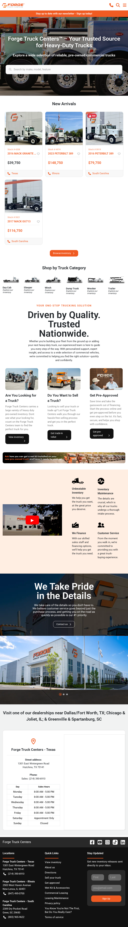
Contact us (62, 624)
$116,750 (15, 231)
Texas (11, 173)
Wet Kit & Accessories (57, 887)
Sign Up (106, 898)
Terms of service (54, 917)
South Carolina (97, 173)
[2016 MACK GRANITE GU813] (23, 128)
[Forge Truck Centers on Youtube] (98, 842)
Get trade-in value (57, 435)
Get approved (52, 882)
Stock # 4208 (14, 149)
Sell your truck (53, 877)
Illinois (52, 173)
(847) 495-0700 (16, 893)
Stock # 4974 (54, 149)
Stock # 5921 (14, 217)
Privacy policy (52, 903)
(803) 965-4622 (16, 917)
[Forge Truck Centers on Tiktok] (114, 842)
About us (50, 867)
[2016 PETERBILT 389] (104, 128)
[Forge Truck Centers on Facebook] (91, 842)
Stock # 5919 (94, 149)
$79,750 (94, 163)
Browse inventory (62, 253)
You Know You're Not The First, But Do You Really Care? (62, 910)
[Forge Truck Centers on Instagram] (106, 842)
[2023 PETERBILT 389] (64, 128)
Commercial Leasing (56, 892)
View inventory (16, 437)
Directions (50, 872)
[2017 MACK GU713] (23, 196)
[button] (111, 5)
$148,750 (55, 163)
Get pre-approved (98, 433)
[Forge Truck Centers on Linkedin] (121, 842)
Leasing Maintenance (56, 898)
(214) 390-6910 (16, 873)
